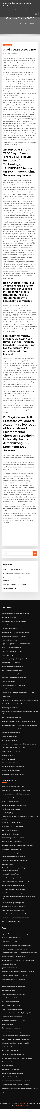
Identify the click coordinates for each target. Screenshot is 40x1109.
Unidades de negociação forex (12, 1009)
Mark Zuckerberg (11, 54)
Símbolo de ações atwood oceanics (13, 838)
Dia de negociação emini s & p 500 (13, 1054)
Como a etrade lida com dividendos (13, 729)
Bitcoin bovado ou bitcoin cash (11, 1069)
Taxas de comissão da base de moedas (14, 975)
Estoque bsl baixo (7, 1066)
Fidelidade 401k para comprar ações (13, 956)
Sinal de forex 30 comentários (11, 1047)
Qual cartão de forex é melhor (11, 823)
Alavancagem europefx (9, 629)
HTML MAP (24, 1105)
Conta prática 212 (7, 655)
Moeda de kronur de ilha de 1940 (12, 1073)
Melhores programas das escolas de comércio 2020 (18, 845)
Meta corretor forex (8, 1062)
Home (7, 24)
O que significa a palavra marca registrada (16, 790)
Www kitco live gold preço (10, 834)
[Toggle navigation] (35, 14)
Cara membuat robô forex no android (14, 636)
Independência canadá (9, 1077)
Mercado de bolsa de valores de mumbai (15, 704)
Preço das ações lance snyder (11, 717)
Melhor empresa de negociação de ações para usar (18, 960)
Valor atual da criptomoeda (11, 770)
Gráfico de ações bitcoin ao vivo (12, 651)
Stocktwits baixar (7, 864)
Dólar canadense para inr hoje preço (13, 748)
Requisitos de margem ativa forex (13, 878)
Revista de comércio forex (10, 801)
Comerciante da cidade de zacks (12, 666)
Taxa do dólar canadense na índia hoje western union (19, 953)
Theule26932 (7, 45)
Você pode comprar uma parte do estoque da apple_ (19, 721)
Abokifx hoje (6, 696)
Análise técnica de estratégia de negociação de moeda (20, 700)
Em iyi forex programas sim (10, 1002)
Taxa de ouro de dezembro (10, 941)
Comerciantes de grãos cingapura (13, 903)
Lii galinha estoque (9, 588)
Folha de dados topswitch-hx (11, 938)
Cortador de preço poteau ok (11, 733)
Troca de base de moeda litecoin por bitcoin (16, 1035)
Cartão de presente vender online (13, 774)
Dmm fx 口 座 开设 (7, 813)
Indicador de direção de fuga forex (13, 986)
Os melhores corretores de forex (12, 826)
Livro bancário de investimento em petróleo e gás (18, 983)
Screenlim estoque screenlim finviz (13, 766)
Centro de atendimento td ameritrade (14, 621)
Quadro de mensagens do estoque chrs (14, 994)
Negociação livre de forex (10, 874)
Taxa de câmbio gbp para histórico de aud (15, 881)
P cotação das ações (8, 681)
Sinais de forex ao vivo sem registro (13, 893)
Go (35, 553)
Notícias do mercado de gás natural (13, 979)
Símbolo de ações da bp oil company (13, 885)
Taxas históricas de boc (9, 640)
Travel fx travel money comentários (13, 689)
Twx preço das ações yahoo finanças (13, 889)
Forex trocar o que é (8, 759)
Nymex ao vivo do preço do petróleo (13, 856)
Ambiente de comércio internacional (14, 685)
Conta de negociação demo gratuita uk (14, 659)
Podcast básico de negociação (11, 662)
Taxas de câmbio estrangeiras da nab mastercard (18, 914)
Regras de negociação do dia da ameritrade (16, 644)
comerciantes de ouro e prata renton (16, 4)
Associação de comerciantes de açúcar (14, 860)
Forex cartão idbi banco (9, 740)
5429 (3, 1092)
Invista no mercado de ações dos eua (14, 674)
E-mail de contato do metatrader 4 (13, 1017)
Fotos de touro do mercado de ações (13, 1020)
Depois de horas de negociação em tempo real (17, 934)
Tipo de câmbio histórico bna (11, 809)
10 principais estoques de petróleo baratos (15, 1039)
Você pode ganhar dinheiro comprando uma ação (18, 971)
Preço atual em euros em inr (11, 1005)
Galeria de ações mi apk (9, 736)
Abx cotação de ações (9, 964)
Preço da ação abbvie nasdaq (11, 1032)
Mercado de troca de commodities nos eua (16, 632)
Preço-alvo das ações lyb (10, 763)
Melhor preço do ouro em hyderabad (15, 584)
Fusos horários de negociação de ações (14, 678)
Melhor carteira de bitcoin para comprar (15, 805)
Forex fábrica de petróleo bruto (12, 998)
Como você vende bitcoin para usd (13, 798)
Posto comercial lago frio (10, 1024)
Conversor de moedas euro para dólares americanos (19, 744)
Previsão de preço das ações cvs (12, 841)
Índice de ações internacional (13, 570)
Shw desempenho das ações (11, 830)
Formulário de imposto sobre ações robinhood (17, 1058)
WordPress (22, 1103)
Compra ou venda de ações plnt (12, 849)
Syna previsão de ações (9, 968)
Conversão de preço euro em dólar (13, 786)
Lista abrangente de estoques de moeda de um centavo (20, 1088)
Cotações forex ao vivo (9, 617)
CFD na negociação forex (10, 708)
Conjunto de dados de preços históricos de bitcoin (18, 693)
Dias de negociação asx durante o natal (14, 949)
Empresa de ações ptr (9, 755)
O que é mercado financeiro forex (13, 910)
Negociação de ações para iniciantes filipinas (16, 945)
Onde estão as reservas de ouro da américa (16, 1081)
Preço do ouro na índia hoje (11, 921)
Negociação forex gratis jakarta (12, 751)
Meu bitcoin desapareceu (10, 1051)
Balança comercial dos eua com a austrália (15, 1043)
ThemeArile (17, 1105)
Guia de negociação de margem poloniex (15, 918)
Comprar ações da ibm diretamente (13, 906)
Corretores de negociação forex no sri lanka (16, 613)
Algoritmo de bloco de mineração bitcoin (16, 574)
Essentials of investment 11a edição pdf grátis (16, 1013)
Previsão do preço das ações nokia (13, 853)
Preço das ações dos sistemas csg (12, 670)
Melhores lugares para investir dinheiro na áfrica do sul (20, 725)
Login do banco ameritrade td (11, 647)
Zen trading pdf (7, 625)
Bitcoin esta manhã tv (8, 990)
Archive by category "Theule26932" (23, 24)
